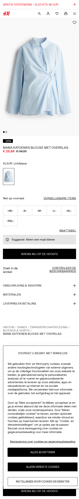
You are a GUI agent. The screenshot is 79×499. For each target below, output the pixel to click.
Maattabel (67, 230)
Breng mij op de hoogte (39, 254)
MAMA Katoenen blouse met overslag (32, 333)
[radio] (8, 176)
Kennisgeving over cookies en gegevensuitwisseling (42, 441)
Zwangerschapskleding (48, 327)
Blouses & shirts (16, 330)
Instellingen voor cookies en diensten (42, 481)
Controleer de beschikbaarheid (62, 269)
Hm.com (8, 327)
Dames (22, 327)
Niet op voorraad (13, 198)
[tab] (4, 132)
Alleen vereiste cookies (42, 466)
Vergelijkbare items (60, 198)
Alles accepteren (42, 452)
